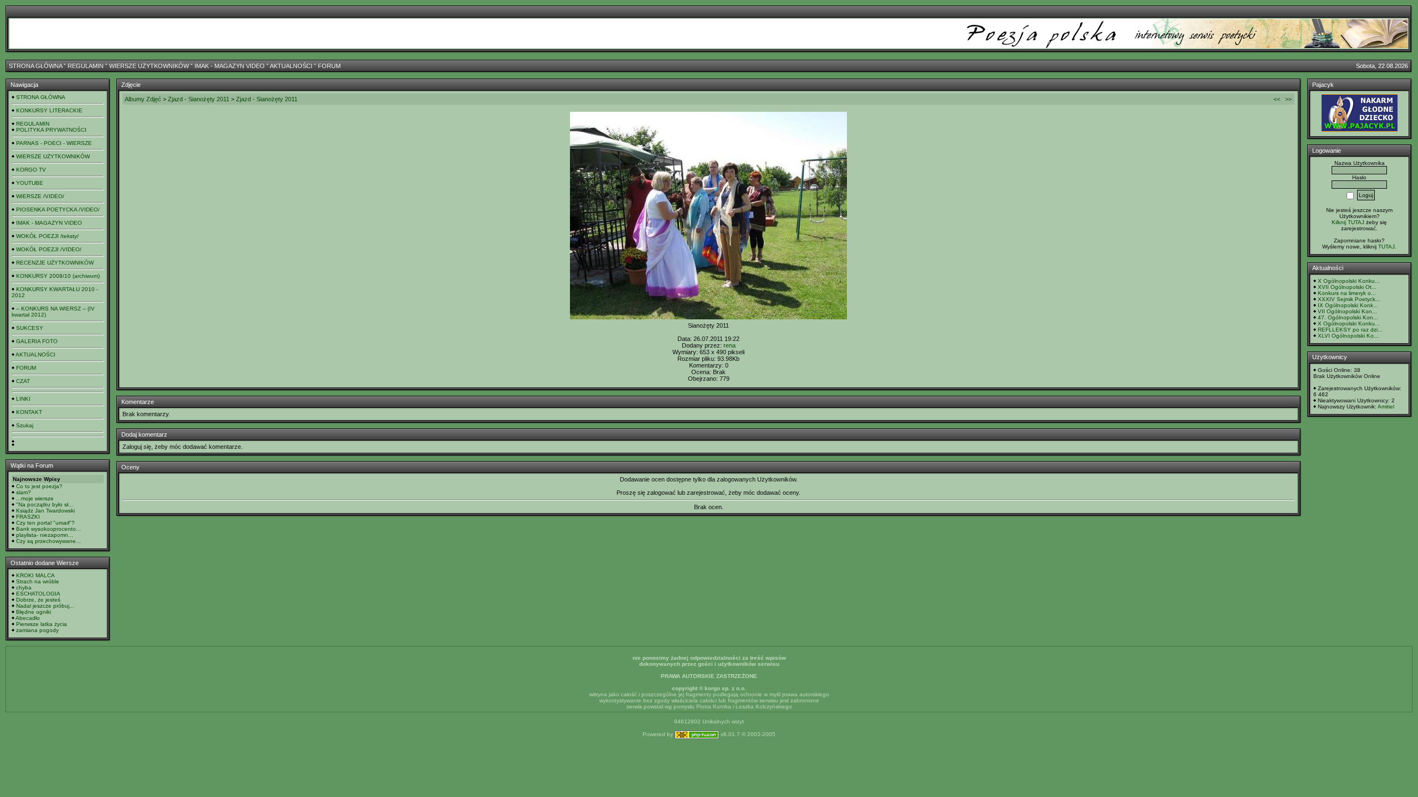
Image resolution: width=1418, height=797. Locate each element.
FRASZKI (28, 517)
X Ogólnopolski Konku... (1349, 281)
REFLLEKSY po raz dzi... (1350, 330)
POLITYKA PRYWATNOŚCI (51, 130)
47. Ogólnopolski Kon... (1348, 317)
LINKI (23, 399)
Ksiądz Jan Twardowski (45, 511)
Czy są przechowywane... (48, 541)
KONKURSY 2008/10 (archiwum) (58, 276)
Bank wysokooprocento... (48, 529)
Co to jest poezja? (39, 486)
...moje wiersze (35, 498)
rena (729, 345)
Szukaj (24, 425)
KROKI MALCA (35, 575)
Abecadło (28, 618)
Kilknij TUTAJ (1348, 222)
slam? (23, 492)
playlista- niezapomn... (44, 535)
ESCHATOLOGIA (38, 594)
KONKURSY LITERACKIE (49, 110)
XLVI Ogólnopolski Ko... (1348, 336)
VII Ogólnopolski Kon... (1347, 311)
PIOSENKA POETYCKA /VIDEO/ (58, 209)
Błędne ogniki (33, 612)
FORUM (329, 66)
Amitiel (1386, 406)
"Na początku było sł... (44, 504)
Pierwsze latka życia (41, 624)
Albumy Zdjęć (143, 99)
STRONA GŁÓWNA (35, 66)
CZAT (23, 381)
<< (1276, 99)
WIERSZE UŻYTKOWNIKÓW (149, 66)
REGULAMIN (86, 66)
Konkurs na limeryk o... (1347, 293)
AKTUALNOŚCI (291, 66)
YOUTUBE (29, 183)
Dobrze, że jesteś (38, 600)
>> (1288, 99)
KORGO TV (31, 170)
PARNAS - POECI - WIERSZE (54, 143)
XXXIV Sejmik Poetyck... (1349, 299)
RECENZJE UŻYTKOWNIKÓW (55, 263)
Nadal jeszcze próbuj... (45, 606)
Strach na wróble (37, 581)
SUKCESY (29, 328)
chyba (24, 587)
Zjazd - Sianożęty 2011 (199, 99)
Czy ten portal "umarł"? (45, 523)
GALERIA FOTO (37, 341)
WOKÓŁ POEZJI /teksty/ (47, 236)
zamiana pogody (37, 630)
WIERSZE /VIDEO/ (40, 196)
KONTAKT (29, 412)
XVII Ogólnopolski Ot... (1347, 287)
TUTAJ (1386, 247)
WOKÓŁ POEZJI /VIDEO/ (48, 249)
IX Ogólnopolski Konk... (1348, 305)
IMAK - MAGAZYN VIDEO (229, 66)
